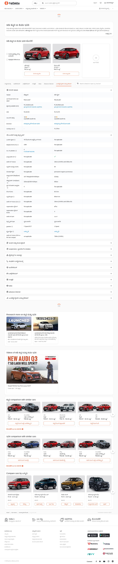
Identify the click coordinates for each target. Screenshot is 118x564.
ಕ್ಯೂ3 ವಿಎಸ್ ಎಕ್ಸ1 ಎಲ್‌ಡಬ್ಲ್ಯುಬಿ (23, 423)
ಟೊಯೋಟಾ (62, 415)
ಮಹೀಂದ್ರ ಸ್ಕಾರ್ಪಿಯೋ (93, 494)
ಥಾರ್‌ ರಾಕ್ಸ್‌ (39, 504)
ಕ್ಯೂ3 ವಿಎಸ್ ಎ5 (94, 423)
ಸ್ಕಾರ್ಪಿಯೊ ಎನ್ (93, 504)
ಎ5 (96, 417)
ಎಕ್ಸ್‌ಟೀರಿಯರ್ (26, 83)
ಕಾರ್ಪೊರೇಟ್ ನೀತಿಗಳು (9, 544)
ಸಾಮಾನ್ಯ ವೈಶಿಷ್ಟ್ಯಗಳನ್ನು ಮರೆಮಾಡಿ (14, 55)
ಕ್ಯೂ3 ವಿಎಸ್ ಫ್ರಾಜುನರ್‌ (59, 423)
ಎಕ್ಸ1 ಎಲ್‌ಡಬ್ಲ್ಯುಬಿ (29, 417)
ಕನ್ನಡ (95, 2)
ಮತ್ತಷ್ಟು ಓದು (109, 33)
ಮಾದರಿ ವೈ (62, 454)
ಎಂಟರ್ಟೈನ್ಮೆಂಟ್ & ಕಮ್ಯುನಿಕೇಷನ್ (63, 83)
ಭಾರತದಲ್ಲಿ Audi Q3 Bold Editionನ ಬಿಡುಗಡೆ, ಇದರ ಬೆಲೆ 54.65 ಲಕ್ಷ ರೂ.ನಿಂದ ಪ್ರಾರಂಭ (18, 335)
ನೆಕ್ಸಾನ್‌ (66, 504)
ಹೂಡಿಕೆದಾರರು (7, 547)
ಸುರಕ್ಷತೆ (34, 83)
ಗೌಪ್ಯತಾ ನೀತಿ (7, 541)
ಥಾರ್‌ (104, 504)
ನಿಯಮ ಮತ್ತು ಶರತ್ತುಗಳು (9, 539)
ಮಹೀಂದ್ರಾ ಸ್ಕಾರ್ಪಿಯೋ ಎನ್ (41, 494)
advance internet (48, 83)
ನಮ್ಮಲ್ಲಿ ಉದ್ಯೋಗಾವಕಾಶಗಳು (10, 536)
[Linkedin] (112, 561)
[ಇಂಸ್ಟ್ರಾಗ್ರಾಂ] (108, 561)
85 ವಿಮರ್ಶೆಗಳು (32, 118)
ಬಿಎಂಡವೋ (27, 415)
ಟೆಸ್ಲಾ (61, 452)
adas (40, 83)
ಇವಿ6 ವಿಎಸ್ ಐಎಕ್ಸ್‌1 (23, 460)
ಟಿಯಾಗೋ (78, 504)
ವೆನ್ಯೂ (24, 504)
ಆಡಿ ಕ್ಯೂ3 (26, 65)
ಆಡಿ (96, 415)
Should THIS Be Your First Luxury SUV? (19, 386)
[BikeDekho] (93, 544)
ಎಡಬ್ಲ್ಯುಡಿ (26, 231)
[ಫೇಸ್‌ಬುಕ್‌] (96, 561)
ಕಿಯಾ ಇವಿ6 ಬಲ (90, 30)
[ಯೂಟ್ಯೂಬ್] (104, 561)
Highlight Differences (14, 59)
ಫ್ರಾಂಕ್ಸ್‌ (13, 504)
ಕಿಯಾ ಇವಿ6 (57, 65)
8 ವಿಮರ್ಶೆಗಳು (61, 118)
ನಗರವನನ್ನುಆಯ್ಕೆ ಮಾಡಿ (106, 8)
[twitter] (100, 561)
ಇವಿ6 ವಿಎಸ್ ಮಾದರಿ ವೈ (59, 460)
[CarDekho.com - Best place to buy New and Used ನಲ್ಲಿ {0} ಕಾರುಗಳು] (12, 3)
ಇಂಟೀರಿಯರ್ (17, 83)
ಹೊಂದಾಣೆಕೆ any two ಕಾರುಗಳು (13, 429)
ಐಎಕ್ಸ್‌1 (26, 454)
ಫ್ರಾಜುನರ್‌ (62, 417)
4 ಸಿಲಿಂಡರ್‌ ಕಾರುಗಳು (29, 151)
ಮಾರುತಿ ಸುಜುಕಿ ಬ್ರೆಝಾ (13, 494)
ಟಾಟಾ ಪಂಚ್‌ (64, 494)
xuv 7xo (51, 504)
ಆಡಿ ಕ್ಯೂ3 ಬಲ (28, 30)
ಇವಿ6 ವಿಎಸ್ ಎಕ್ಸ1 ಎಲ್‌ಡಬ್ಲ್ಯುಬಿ (94, 460)
